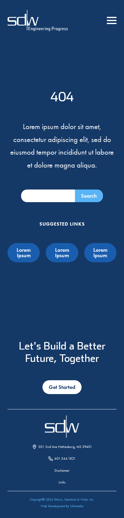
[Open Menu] (111, 20)
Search (89, 196)
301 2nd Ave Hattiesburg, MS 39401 (65, 447)
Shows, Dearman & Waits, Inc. (74, 499)
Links (62, 482)
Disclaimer (62, 470)
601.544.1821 (65, 458)
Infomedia (76, 506)
